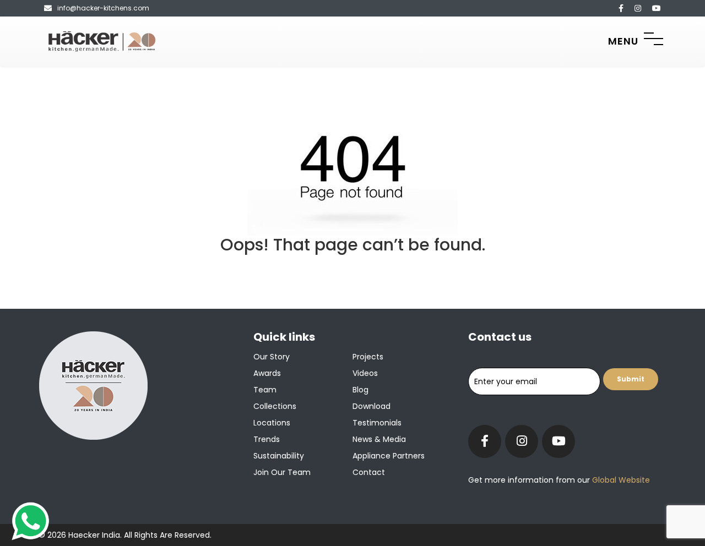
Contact (368, 472)
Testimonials (377, 422)
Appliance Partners (388, 455)
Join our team (282, 472)
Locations (271, 422)
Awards (267, 373)
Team (264, 389)
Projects (367, 356)
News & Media (379, 439)
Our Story (271, 356)
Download (371, 406)
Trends (266, 439)
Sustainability (278, 455)
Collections (274, 406)
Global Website (620, 479)
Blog (360, 389)
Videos (365, 373)
